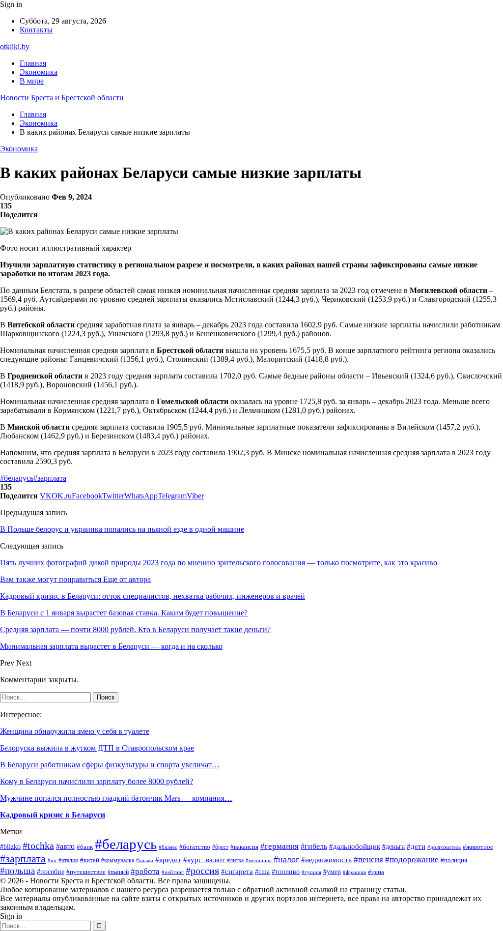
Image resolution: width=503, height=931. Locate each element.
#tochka (38, 845)
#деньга (393, 846)
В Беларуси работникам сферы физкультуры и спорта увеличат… (110, 764)
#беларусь (16, 478)
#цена (376, 872)
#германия (279, 846)
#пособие (50, 871)
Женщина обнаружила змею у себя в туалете (74, 731)
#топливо (286, 871)
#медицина (259, 860)
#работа (145, 871)
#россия (202, 870)
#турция (311, 872)
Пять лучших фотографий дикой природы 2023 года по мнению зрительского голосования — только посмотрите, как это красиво (218, 562)
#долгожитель (444, 847)
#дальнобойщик (354, 846)
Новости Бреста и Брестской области (62, 97)
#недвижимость (326, 860)
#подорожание (412, 859)
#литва (235, 860)
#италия (68, 860)
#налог (286, 859)
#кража (144, 860)
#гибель (314, 846)
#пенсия (368, 859)
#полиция (454, 860)
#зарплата (49, 478)
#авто (65, 846)
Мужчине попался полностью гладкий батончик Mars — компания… (116, 798)
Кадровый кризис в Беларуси (52, 815)
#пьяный (118, 872)
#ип (52, 860)
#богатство (194, 847)
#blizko (10, 846)
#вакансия (244, 847)
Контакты (36, 30)
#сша (262, 871)
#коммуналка (117, 860)
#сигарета (237, 871)
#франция (354, 872)
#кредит (168, 859)
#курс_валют (204, 860)
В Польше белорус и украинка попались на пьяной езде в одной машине (122, 529)
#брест (220, 847)
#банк (85, 847)
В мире (32, 81)
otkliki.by (14, 46)
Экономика (38, 72)
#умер (332, 871)
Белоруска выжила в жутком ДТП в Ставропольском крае (97, 748)
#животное (478, 846)
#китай (89, 860)
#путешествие (86, 871)
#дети (416, 846)
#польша (17, 871)
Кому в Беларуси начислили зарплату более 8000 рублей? (96, 781)
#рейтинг (173, 872)
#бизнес (168, 847)
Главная (33, 63)
